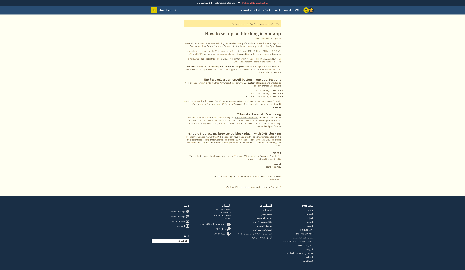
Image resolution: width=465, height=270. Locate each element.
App (257, 38)
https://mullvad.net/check (246, 117)
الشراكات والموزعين (262, 229)
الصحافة (309, 257)
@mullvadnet (178, 211)
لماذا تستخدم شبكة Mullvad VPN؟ (297, 241)
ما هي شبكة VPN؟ (304, 245)
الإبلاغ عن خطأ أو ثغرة (262, 237)
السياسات (267, 210)
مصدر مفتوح (266, 214)
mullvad (181, 226)
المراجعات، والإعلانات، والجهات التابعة (255, 233)
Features (265, 38)
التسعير (277, 10)
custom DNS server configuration (231, 59)
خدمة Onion (220, 233)
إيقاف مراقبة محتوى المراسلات (299, 253)
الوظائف (309, 260)
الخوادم (310, 218)
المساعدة (309, 214)
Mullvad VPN (306, 229)
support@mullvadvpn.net (213, 224)
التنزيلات (266, 10)
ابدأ (154, 10)
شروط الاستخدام (264, 225)
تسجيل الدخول (165, 10)
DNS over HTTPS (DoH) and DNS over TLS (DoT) (258, 51)
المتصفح (287, 10)
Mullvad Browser (304, 233)
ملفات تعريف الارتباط (262, 221)
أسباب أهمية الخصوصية (250, 10)
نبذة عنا (310, 210)
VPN (297, 10)
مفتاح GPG (221, 229)
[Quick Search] (176, 10)
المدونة (310, 225)
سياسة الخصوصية (264, 218)
